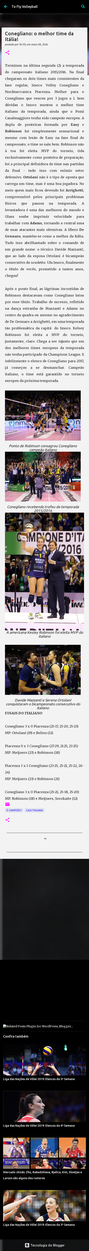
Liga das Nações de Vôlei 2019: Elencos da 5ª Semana (39, 1079)
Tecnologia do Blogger (47, 1245)
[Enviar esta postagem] (7, 805)
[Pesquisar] (83, 6)
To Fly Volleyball (25, 6)
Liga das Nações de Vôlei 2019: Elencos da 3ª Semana (39, 1224)
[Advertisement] (44, 909)
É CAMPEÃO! (14, 810)
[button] (7, 53)
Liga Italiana (34, 810)
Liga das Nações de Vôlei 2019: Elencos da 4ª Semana (39, 1125)
